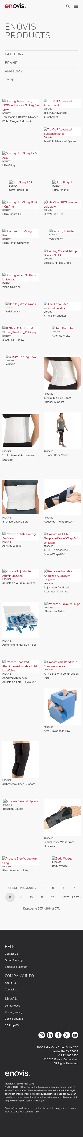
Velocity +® (56, 238)
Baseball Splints (13, 809)
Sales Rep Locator (16, 967)
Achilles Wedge (11, 546)
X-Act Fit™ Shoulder (56, 316)
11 (44, 897)
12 (54, 897)
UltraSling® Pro (53, 214)
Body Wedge (60, 866)
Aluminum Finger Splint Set (19, 644)
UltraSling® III (60, 190)
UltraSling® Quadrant (15, 243)
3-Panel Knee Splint (56, 455)
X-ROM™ (11, 364)
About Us (10, 983)
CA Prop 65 (12, 1025)
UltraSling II (9, 165)
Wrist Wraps (13, 311)
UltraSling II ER (18, 190)
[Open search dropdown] (68, 10)
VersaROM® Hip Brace (57, 263)
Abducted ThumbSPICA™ (59, 521)
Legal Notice (12, 1005)
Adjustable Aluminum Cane (19, 583)
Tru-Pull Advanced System (60, 141)
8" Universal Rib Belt (15, 521)
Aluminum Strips (54, 611)
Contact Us (11, 953)
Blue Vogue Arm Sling (15, 870)
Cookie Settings (14, 1019)
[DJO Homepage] (15, 6)
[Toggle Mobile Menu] (75, 6)
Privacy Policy (13, 1012)
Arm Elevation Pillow (57, 731)
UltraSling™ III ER (12, 214)
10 (33, 897)
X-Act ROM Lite (61, 335)
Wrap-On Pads (11, 287)
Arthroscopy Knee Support (18, 784)
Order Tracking (14, 960)
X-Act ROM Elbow (13, 340)
